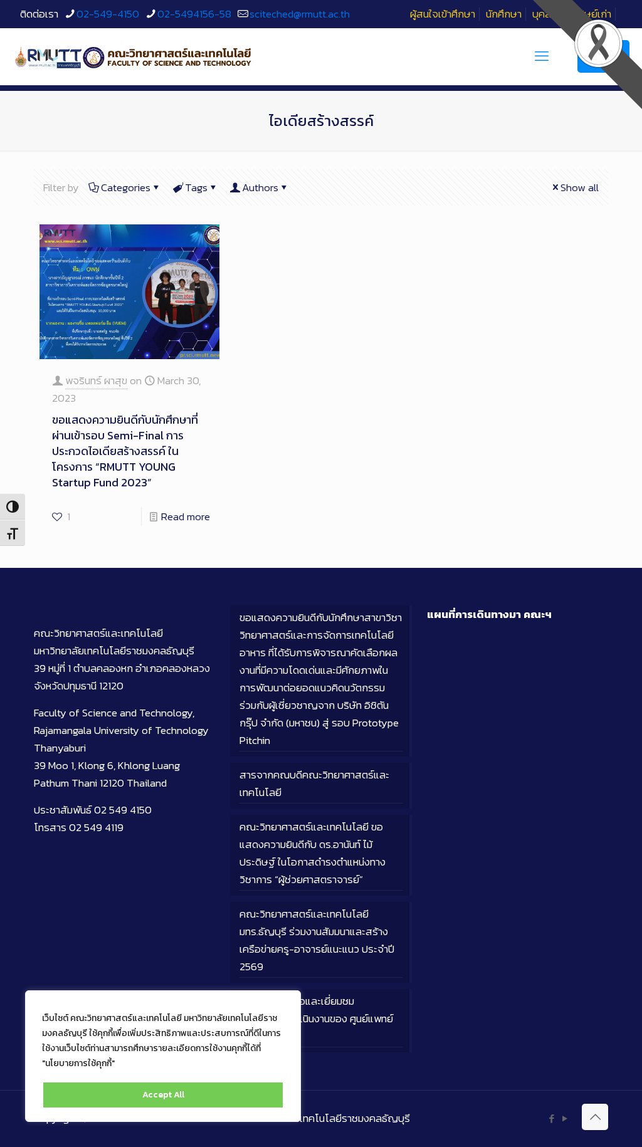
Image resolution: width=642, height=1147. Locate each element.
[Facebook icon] (551, 1118)
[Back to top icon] (595, 1117)
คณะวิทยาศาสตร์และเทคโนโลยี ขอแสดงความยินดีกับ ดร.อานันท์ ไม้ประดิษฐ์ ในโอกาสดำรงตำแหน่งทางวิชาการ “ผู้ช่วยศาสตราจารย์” (312, 853)
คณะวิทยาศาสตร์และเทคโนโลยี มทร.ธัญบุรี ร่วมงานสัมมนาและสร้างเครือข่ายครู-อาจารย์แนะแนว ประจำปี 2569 (316, 940)
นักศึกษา (504, 14)
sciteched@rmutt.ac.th (300, 14)
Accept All (163, 1094)
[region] (163, 1056)
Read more (185, 516)
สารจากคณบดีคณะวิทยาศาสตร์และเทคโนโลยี (314, 783)
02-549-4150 (107, 14)
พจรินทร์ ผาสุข (96, 380)
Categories (125, 187)
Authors (260, 187)
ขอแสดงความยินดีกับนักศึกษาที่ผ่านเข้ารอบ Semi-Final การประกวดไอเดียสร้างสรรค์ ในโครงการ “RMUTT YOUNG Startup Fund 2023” (125, 451)
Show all (579, 187)
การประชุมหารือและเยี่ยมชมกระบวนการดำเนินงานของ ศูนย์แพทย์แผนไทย (316, 1018)
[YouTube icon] (564, 1118)
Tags (196, 187)
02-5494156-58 (194, 14)
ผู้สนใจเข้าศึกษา (442, 14)
